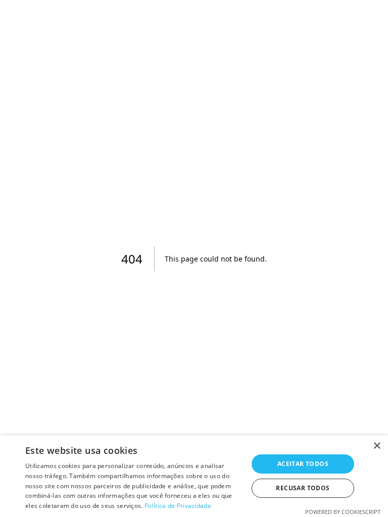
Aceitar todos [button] (302, 463)
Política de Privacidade (177, 505)
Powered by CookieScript (342, 511)
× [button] (376, 446)
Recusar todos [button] (302, 488)
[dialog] (194, 476)
